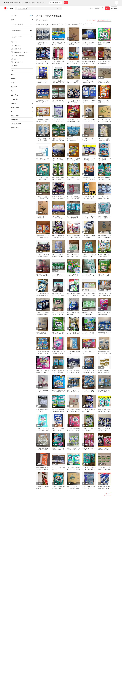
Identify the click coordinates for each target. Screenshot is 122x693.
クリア (31, 15)
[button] (26, 8)
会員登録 (97, 8)
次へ (107, 494)
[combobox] (38, 8)
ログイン (90, 8)
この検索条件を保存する (105, 20)
